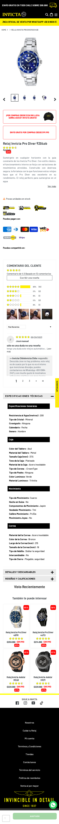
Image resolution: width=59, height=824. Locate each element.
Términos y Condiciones (29, 746)
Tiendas (29, 754)
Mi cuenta (29, 738)
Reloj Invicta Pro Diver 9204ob (24, 30)
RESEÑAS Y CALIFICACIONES (20, 578)
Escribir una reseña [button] (29, 277)
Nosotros (29, 722)
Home (4, 30)
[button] (10, 148)
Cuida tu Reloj (29, 730)
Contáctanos (29, 762)
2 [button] (22, 380)
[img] (23, 337)
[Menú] (56, 14)
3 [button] (29, 380)
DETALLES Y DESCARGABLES (20, 572)
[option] (15, 97)
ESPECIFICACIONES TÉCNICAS (24, 396)
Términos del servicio (29, 770)
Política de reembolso (29, 778)
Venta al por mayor (29, 785)
